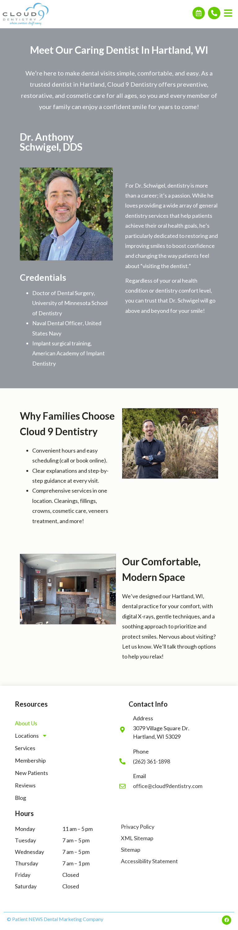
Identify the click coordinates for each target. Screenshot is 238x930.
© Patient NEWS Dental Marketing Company (55, 919)
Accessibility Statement (149, 861)
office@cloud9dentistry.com (167, 785)
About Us (26, 723)
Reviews (25, 785)
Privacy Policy (137, 826)
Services (25, 748)
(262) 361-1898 (151, 761)
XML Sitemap (137, 838)
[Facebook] (226, 920)
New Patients (31, 772)
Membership (30, 760)
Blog (20, 797)
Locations (27, 735)
